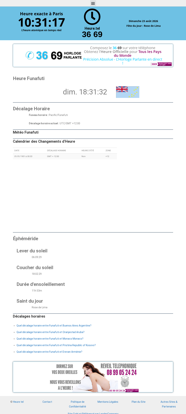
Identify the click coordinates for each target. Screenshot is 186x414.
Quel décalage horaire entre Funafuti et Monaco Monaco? (50, 338)
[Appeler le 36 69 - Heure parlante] (92, 16)
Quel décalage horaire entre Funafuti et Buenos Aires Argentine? (54, 325)
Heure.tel (18, 401)
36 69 (92, 34)
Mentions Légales (108, 401)
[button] (93, 3)
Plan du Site (138, 401)
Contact (47, 401)
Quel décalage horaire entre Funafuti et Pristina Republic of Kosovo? (56, 345)
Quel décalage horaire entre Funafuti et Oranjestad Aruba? (50, 332)
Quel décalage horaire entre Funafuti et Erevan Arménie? (49, 351)
